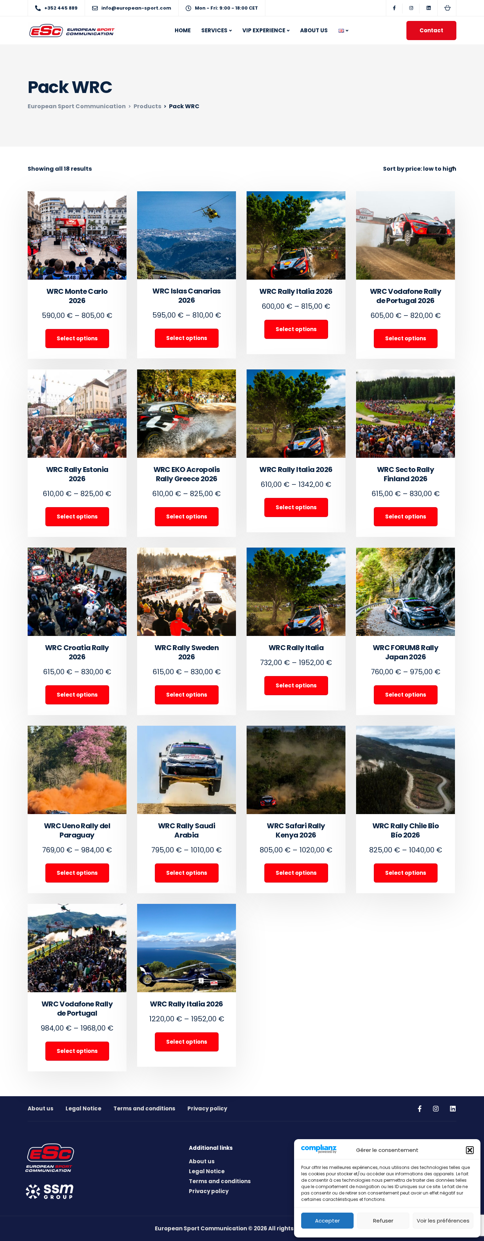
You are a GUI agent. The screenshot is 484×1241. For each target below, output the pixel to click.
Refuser (383, 1220)
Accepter (327, 1220)
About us (41, 1108)
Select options (77, 338)
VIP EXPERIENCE (263, 30)
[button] (469, 1150)
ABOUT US (314, 30)
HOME (183, 30)
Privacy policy (207, 1108)
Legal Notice (83, 1108)
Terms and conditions (144, 1108)
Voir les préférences (443, 1220)
